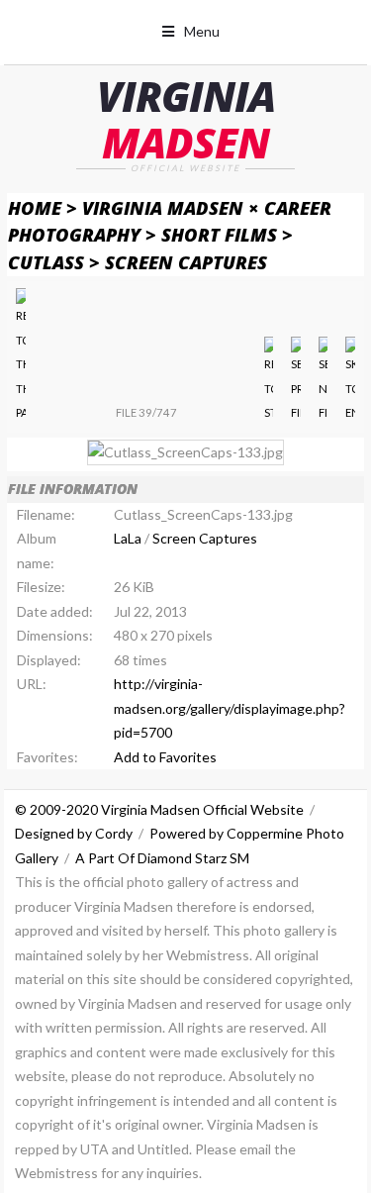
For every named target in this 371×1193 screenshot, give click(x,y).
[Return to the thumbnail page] (20, 357)
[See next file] (323, 381)
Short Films (219, 234)
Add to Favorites (165, 756)
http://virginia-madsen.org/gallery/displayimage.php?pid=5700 (229, 708)
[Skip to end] (349, 381)
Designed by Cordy (74, 833)
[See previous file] (295, 381)
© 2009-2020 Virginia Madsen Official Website (159, 809)
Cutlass (46, 261)
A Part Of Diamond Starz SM (162, 857)
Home (34, 207)
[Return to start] (268, 381)
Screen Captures (186, 261)
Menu (202, 31)
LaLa (127, 538)
